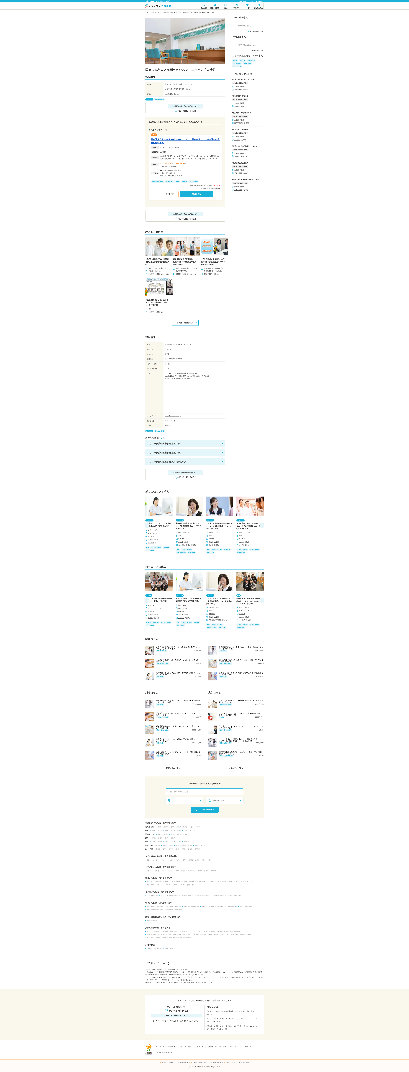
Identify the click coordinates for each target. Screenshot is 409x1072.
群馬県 (166, 830)
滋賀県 (154, 841)
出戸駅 (211, 545)
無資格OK (166, 547)
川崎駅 (183, 871)
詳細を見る (196, 194)
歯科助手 (159, 885)
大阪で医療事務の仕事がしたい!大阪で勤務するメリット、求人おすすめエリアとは (178, 648)
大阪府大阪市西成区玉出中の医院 (243, 79)
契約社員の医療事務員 (234, 895)
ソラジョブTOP (149, 12)
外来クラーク (212, 881)
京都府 (160, 841)
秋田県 (185, 827)
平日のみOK (191, 552)
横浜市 (184, 860)
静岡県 (160, 838)
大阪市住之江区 (237, 66)
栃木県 (160, 830)
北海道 (160, 827)
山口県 (177, 845)
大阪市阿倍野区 (237, 63)
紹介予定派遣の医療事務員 (203, 895)
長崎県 (171, 849)
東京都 (186, 830)
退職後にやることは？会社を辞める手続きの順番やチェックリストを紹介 (178, 674)
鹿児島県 (197, 849)
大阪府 (172, 12)
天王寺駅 (151, 543)
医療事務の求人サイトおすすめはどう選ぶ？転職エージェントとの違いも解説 (241, 648)
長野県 (185, 834)
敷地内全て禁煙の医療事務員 (155, 909)
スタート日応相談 (156, 547)
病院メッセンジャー (247, 881)
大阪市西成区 (185, 12)
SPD (237, 881)
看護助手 (231, 881)
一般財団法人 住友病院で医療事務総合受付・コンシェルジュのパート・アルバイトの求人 (249, 601)
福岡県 (158, 849)
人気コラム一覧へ (236, 768)
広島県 (171, 845)
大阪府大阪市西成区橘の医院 (241, 113)
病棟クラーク (222, 881)
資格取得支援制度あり (152, 622)
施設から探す (158, 948)
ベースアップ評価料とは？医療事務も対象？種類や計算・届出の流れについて (241, 701)
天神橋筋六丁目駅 (184, 545)
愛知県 (166, 838)
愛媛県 (196, 845)
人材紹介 (163, 152)
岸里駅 (167, 378)
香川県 (190, 845)
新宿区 (191, 860)
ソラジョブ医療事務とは (170, 1047)
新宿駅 (170, 871)
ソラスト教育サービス (216, 1062)
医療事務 (163, 148)
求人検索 (149, 948)
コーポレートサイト (167, 1062)
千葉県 (179, 830)
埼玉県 (173, 830)
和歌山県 (186, 841)
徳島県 (184, 845)
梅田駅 (206, 871)
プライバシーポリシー (221, 1047)
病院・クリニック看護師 (154, 881)
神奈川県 (192, 830)
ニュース (158, 1047)
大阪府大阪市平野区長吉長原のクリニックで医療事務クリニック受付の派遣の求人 (249, 526)
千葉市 (203, 860)
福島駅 (150, 618)
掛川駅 (200, 871)
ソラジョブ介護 (231, 1062)
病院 (238, 595)
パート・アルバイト (154, 608)
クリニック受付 (193, 181)
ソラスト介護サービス (183, 1062)
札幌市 (148, 860)
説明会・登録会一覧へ (185, 323)
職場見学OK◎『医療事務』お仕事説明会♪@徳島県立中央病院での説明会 (184, 261)
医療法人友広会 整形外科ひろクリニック (245, 179)
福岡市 (210, 860)
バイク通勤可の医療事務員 (173, 906)
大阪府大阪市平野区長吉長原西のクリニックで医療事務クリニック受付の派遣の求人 (219, 526)
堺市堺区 (235, 60)
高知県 (203, 845)
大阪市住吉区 (247, 63)
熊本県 (177, 849)
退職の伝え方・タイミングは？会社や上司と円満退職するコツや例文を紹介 (241, 674)
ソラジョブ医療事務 (162, 12)
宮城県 (179, 827)
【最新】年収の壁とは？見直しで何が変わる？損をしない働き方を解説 (178, 661)
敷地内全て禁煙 (159, 99)
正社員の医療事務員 (152, 895)
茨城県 (154, 830)
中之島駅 (242, 620)
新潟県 (160, 834)
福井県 (172, 834)
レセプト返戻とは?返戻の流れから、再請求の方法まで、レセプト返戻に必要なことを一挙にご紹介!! (240, 740)
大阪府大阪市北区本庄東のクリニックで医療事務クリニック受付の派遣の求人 (188, 526)
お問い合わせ (199, 1047)
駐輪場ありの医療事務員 (247, 906)
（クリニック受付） (173, 148)
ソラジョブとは (252, 1)
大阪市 (177, 12)
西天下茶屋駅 (238, 123)
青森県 (166, 827)
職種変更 (261, 1)
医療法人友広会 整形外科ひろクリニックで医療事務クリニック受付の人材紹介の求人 (185, 141)
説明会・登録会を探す (171, 948)
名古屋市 (171, 860)
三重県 (173, 838)
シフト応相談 (150, 550)
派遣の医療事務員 (187, 895)
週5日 (177, 181)
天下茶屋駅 (169, 94)
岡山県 (164, 845)
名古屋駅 (213, 871)
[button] (185, 443)
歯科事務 (167, 885)
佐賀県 (164, 849)
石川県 (166, 834)
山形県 (192, 827)
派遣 (179, 535)
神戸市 (178, 860)
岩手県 (172, 827)
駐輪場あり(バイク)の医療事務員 (227, 906)
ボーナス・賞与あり (157, 181)
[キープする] (168, 194)
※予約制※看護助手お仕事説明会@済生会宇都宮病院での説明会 (157, 261)
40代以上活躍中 (181, 552)
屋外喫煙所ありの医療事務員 (174, 909)
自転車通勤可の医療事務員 (191, 906)
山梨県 (179, 834)
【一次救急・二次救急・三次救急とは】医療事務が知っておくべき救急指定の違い (241, 714)
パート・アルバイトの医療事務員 (170, 895)
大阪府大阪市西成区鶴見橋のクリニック (245, 146)
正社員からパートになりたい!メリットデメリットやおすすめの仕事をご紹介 (241, 727)
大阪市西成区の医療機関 (240, 96)
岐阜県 (154, 838)
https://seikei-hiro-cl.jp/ (173, 416)
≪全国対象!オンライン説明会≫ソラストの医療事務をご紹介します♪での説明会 (157, 302)
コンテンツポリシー (235, 1047)
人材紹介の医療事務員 (219, 895)
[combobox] (205, 792)
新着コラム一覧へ (173, 768)
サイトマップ (247, 1047)
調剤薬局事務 (150, 885)
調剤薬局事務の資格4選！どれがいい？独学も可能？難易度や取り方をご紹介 (241, 753)
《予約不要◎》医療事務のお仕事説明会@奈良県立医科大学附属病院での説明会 (213, 261)
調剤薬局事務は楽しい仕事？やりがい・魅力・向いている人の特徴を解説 (241, 661)
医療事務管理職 (175, 881)
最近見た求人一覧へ (257, 50)
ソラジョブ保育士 (244, 1062)
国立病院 (148, 595)
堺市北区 (242, 60)
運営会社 (190, 1047)
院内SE (182, 885)
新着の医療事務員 (152, 920)
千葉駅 (164, 871)
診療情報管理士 (201, 881)
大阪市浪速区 (251, 60)
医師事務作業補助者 (188, 881)
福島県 (198, 827)
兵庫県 (173, 841)
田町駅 (177, 871)
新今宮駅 (237, 140)
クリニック (149, 99)
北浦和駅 (156, 871)
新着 (147, 547)
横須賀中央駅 (191, 871)
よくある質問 (242, 1)
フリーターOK (170, 181)
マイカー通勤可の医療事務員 (155, 906)
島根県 (158, 845)
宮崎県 (190, 849)
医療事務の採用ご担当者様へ (164, 1052)
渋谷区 (155, 860)
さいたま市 (162, 860)
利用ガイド (182, 1047)
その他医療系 (190, 885)
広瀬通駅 (149, 871)
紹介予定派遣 (152, 533)
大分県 (184, 849)
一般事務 (174, 885)
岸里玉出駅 (238, 89)
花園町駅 (237, 106)
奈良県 (179, 841)
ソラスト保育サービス (200, 1062)
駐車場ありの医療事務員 (209, 906)
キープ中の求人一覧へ (256, 31)
